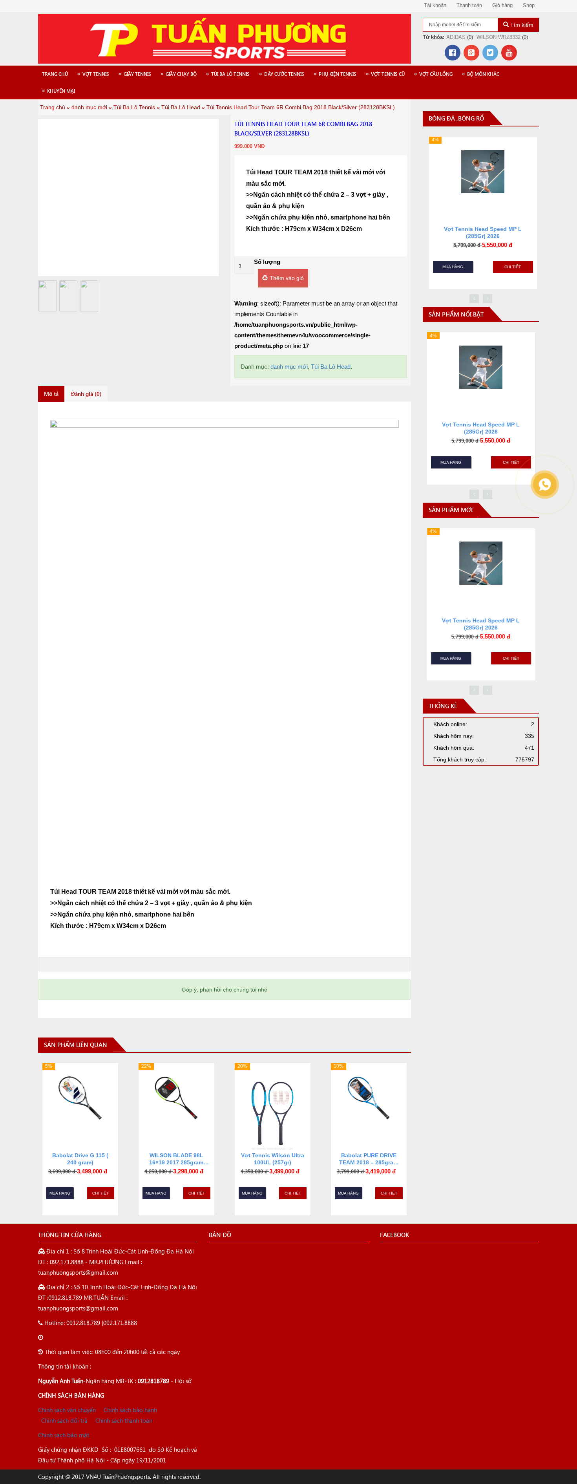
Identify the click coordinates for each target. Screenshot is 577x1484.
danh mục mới (89, 107)
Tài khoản (435, 5)
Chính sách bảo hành (130, 1410)
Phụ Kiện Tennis (337, 74)
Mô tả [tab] (51, 393)
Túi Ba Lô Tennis (230, 74)
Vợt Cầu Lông (436, 74)
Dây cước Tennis (284, 74)
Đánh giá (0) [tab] (86, 393)
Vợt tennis (95, 74)
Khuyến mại (61, 91)
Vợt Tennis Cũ (388, 74)
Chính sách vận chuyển (67, 1410)
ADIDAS (456, 37)
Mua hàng (59, 1193)
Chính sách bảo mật (63, 1435)
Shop (529, 5)
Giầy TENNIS (137, 74)
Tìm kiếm (521, 25)
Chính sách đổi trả (64, 1420)
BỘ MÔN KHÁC (483, 74)
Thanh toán (469, 5)
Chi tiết (100, 1193)
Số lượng (267, 261)
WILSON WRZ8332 (498, 37)
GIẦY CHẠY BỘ (181, 74)
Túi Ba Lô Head (180, 107)
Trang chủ (55, 74)
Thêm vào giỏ (287, 278)
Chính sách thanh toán (123, 1420)
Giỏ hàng (502, 5)
